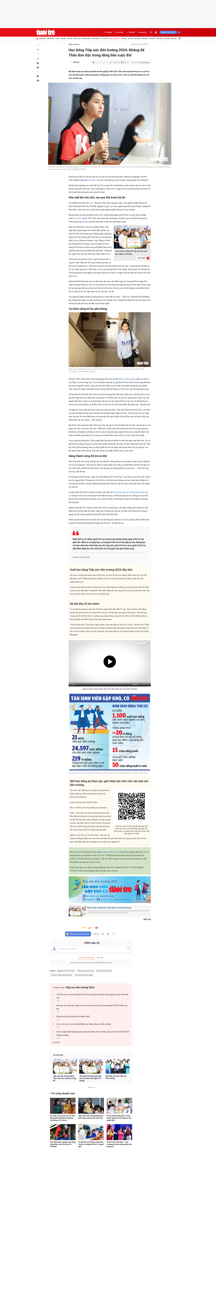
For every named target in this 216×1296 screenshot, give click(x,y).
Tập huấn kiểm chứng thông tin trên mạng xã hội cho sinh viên (90, 1117)
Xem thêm (56, 1042)
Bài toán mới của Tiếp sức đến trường (116, 1077)
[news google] (140, 62)
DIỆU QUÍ (76, 62)
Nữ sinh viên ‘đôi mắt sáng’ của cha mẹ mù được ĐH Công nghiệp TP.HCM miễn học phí (92, 1007)
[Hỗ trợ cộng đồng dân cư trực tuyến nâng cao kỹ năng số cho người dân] (119, 1106)
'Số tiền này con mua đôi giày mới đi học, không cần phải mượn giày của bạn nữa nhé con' (92, 996)
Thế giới (69, 38)
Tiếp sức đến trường (86, 971)
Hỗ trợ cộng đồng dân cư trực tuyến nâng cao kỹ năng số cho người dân (119, 1118)
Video (57, 38)
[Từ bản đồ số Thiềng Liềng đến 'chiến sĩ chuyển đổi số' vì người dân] (91, 1132)
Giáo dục (145, 38)
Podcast (109, 32)
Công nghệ (95, 38)
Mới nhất (42, 38)
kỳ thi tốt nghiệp (80, 218)
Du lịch (105, 38)
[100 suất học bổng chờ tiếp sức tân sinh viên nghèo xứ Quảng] (91, 1066)
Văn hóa (124, 38)
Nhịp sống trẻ (115, 38)
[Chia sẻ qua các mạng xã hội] (113, 934)
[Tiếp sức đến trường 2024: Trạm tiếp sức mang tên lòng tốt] (65, 1066)
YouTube (120, 32)
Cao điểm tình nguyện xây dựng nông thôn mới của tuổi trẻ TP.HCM (63, 1144)
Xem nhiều (50, 38)
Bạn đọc (174, 38)
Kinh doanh (86, 38)
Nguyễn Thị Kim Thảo (65, 971)
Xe (101, 38)
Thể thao (137, 38)
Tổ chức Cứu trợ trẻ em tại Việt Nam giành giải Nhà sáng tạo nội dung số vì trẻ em (62, 1118)
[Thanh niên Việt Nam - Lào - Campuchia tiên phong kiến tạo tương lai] (119, 1132)
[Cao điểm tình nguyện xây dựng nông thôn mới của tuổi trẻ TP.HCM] (63, 1132)
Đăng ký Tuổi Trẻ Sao (168, 32)
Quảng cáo (143, 32)
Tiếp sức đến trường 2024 (61, 975)
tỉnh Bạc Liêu (93, 180)
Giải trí (130, 38)
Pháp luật (77, 38)
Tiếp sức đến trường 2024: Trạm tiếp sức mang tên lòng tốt (109, 908)
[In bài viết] (38, 80)
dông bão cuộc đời (104, 971)
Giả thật (167, 38)
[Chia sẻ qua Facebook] (103, 934)
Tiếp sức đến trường (110, 852)
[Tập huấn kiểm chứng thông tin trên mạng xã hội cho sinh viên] (91, 1106)
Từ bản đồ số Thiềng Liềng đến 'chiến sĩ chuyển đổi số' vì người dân (91, 1144)
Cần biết (132, 32)
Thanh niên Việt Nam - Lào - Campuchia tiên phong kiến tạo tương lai (119, 1144)
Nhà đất (152, 38)
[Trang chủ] (37, 38)
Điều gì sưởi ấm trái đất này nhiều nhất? (73, 1016)
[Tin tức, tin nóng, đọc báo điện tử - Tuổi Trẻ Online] (45, 32)
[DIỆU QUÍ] (70, 62)
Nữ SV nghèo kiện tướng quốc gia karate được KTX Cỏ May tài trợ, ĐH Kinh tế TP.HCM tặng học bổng (92, 1033)
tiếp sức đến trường (127, 379)
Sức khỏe (159, 38)
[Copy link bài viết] (108, 934)
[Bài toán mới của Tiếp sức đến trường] (117, 1066)
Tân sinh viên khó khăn (84, 975)
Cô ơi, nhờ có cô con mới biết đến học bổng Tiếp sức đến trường (83, 1024)
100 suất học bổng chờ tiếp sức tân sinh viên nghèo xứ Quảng (131, 252)
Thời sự (63, 38)
